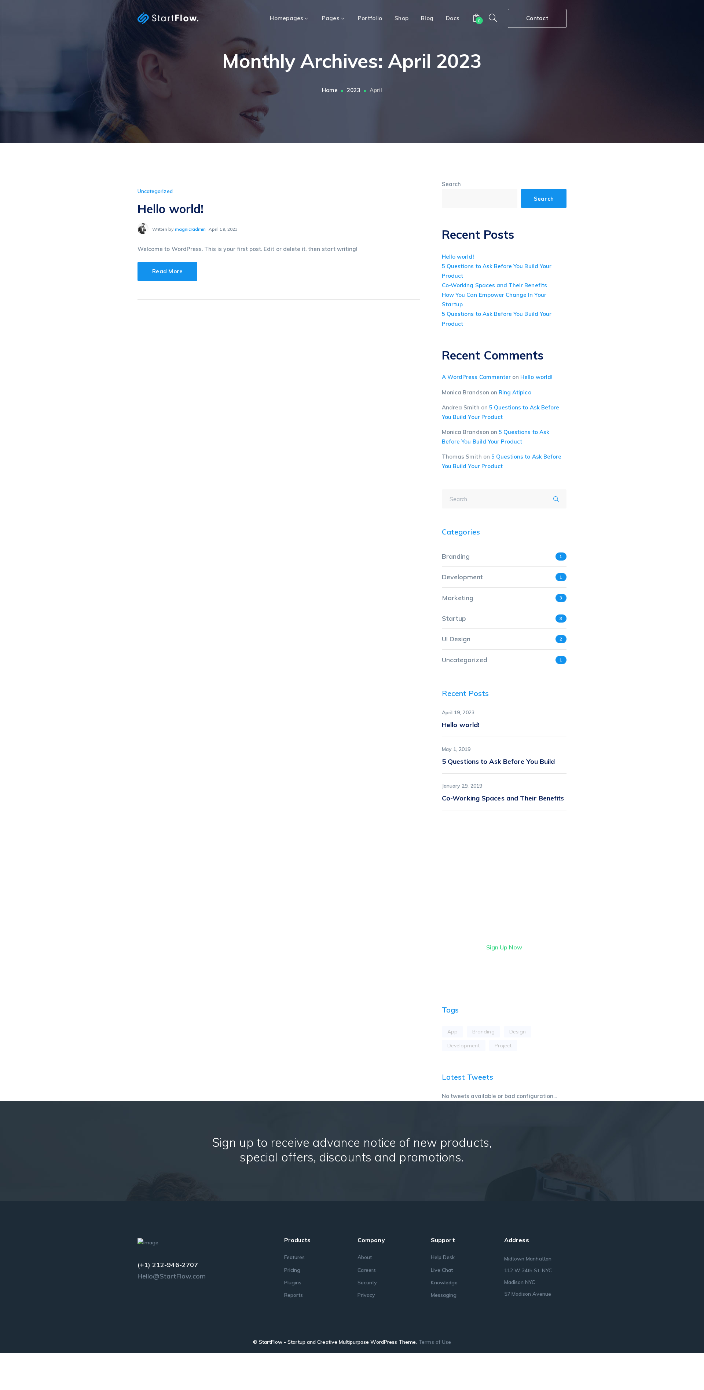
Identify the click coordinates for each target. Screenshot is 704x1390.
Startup (454, 618)
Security (367, 1282)
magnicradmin (190, 229)
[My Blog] (168, 17)
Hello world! (170, 208)
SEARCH (558, 498)
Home (330, 90)
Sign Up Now (504, 947)
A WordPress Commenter (476, 376)
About (365, 1257)
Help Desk (443, 1257)
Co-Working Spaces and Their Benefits (494, 285)
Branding (456, 556)
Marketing (457, 598)
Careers (367, 1270)
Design (517, 1031)
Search (451, 183)
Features (294, 1257)
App (452, 1031)
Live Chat (442, 1270)
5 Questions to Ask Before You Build (498, 761)
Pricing (292, 1270)
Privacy (366, 1295)
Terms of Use (434, 1342)
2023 (353, 90)
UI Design (456, 639)
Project (503, 1045)
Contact (537, 18)
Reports (293, 1295)
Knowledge (444, 1282)
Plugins (292, 1282)
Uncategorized (155, 191)
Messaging (443, 1295)
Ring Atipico (515, 392)
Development (462, 577)
